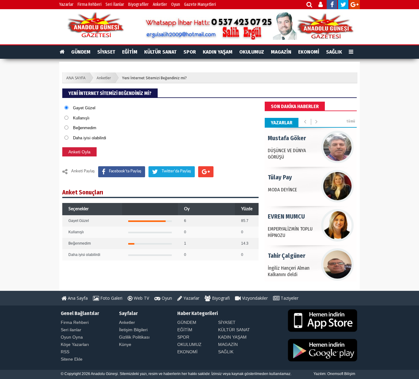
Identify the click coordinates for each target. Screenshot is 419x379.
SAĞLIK (334, 52)
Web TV (141, 298)
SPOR (189, 52)
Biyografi (220, 298)
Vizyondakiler (254, 298)
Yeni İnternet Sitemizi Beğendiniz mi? (154, 78)
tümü (350, 121)
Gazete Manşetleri (200, 4)
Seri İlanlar (115, 4)
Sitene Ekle (72, 359)
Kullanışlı (81, 118)
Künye (125, 344)
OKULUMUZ (251, 52)
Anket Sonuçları (82, 192)
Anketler (160, 4)
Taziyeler (288, 298)
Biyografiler (138, 4)
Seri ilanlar (71, 329)
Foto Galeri (110, 298)
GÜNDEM (80, 52)
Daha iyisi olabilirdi (89, 138)
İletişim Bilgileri (133, 329)
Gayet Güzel (84, 108)
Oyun (175, 4)
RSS (65, 351)
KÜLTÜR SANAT (160, 52)
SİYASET (106, 52)
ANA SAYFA (76, 78)
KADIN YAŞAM (218, 52)
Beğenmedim (84, 128)
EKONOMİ (308, 52)
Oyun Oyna (72, 337)
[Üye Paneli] (321, 5)
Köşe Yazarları (75, 344)
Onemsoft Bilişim (341, 374)
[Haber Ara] (309, 5)
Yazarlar (66, 4)
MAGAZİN (281, 52)
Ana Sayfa (77, 298)
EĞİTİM (129, 52)
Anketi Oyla (79, 151)
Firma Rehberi (90, 4)
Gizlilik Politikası (134, 337)
